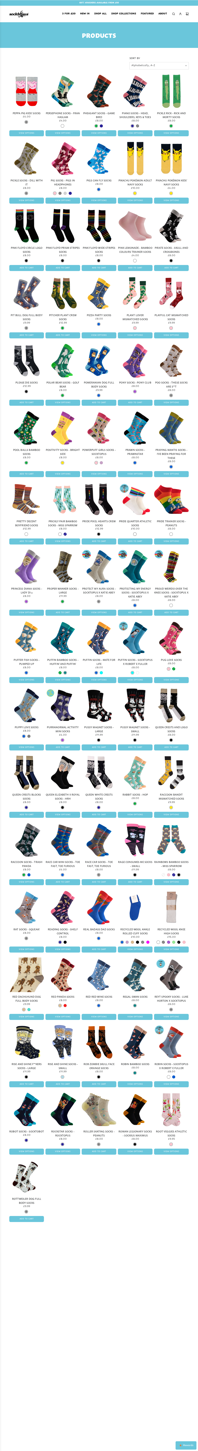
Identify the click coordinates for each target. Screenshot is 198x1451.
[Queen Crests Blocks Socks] (26, 772)
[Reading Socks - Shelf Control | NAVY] (60, 942)
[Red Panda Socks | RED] (65, 1005)
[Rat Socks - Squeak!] (26, 907)
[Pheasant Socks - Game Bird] (99, 91)
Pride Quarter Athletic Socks (135, 523)
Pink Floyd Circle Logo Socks (27, 249)
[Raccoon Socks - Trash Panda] (26, 840)
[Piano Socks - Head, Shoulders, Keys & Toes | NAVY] (132, 125)
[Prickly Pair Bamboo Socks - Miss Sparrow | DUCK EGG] (60, 534)
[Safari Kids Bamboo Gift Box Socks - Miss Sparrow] (62, 1311)
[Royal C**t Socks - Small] (171, 1176)
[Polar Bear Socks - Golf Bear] (62, 360)
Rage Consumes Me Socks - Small (135, 864)
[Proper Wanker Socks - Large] (62, 566)
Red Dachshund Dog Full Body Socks (26, 998)
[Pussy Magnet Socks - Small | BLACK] (134, 739)
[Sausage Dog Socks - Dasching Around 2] (99, 1383)
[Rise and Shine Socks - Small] (62, 1042)
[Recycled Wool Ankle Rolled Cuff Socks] (135, 907)
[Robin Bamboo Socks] (135, 1042)
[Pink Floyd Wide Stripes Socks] (99, 225)
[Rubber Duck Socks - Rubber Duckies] (62, 1244)
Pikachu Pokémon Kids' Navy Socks (171, 182)
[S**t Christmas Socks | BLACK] (171, 1274)
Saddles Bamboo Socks (26, 1333)
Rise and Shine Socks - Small (63, 1066)
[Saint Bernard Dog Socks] (99, 1311)
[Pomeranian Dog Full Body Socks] (99, 360)
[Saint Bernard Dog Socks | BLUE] (98, 1346)
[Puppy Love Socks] (26, 705)
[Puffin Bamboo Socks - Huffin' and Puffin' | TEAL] (65, 672)
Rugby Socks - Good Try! (99, 1266)
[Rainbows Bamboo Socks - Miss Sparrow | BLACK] (178, 874)
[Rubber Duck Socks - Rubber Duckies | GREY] (60, 1278)
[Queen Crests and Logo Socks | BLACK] (171, 739)
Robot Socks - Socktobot (26, 1131)
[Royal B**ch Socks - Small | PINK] (134, 1211)
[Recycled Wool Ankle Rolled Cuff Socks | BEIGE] (132, 942)
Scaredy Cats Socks (171, 1405)
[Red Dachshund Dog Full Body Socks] (26, 974)
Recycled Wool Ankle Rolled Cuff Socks (135, 931)
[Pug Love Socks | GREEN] (173, 668)
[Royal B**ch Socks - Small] (135, 1176)
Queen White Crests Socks (99, 796)
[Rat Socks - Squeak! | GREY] (26, 938)
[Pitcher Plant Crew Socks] (62, 293)
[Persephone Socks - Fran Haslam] (62, 91)
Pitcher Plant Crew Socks (63, 317)
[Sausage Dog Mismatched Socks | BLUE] (26, 1417)
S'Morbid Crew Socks (135, 1266)
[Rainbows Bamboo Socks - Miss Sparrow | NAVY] (173, 874)
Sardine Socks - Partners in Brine (171, 1335)
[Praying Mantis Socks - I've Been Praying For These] (171, 428)
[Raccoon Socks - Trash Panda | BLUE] (28, 874)
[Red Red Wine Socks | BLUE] (98, 1005)
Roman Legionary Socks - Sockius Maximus (135, 1133)
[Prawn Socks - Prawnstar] (135, 428)
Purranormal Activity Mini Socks (63, 729)
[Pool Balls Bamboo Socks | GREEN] (26, 462)
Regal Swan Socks (135, 996)
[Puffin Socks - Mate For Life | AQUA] (101, 672)
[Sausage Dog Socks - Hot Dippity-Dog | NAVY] (137, 1417)
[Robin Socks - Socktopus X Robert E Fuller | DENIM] (168, 1076)
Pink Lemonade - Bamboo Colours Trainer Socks (135, 249)
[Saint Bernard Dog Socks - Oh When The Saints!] (135, 1311)
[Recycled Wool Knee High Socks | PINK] (184, 942)
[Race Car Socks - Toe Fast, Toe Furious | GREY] (98, 874)
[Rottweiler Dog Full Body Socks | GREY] (26, 1211)
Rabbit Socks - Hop (135, 794)
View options (26, 133)
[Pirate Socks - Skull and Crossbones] (171, 225)
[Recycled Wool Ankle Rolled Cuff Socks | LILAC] (127, 942)
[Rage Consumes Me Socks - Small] (135, 840)
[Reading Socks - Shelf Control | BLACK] (65, 942)
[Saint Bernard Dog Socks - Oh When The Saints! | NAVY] (137, 1350)
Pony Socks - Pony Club (135, 382)
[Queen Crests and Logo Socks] (171, 705)
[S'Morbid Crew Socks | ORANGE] (134, 1274)
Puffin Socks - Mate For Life (99, 661)
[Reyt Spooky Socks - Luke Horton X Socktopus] (171, 974)
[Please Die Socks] (26, 360)
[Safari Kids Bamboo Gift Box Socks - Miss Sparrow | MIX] (62, 1350)
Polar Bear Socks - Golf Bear (62, 384)
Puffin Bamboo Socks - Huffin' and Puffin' (62, 661)
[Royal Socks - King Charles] (26, 1244)
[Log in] (180, 13)
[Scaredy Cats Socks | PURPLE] (171, 1413)
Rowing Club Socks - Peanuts (63, 1200)
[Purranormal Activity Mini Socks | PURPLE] (62, 739)
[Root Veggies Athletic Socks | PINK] (171, 1144)
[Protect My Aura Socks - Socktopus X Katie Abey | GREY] (98, 601)
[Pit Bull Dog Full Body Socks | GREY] (26, 327)
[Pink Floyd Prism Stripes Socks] (62, 225)
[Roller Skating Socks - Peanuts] (99, 1109)
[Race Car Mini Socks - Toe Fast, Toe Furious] (62, 840)
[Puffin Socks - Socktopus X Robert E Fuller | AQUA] (132, 672)
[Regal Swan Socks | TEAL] (134, 1005)
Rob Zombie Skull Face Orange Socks (99, 1066)
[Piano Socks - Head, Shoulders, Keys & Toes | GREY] (137, 125)
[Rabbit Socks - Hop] (135, 772)
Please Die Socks (26, 382)
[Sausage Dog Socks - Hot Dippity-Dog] (135, 1383)
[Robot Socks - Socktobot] (26, 1109)
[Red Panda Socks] (62, 974)
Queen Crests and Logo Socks (171, 729)
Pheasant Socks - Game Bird (99, 115)
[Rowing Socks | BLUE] (98, 1207)
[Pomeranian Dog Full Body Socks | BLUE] (98, 395)
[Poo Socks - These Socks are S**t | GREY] (171, 395)
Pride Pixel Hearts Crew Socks (99, 523)
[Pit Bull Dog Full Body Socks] (26, 293)
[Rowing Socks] (99, 1176)
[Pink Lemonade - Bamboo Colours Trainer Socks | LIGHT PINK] (134, 260)
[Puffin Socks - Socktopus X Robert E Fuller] (135, 638)
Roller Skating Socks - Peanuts (99, 1133)
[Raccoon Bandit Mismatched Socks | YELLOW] (171, 807)
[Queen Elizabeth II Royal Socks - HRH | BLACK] (62, 807)
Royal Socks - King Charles (26, 1268)
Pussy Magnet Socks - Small (135, 729)
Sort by (134, 58)
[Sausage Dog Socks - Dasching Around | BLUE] (62, 1417)
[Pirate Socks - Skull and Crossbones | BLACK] (171, 260)
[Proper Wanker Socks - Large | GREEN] (62, 601)
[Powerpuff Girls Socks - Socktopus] (99, 428)
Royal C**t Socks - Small (171, 1198)
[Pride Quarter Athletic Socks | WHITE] (134, 534)
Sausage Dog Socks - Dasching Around (63, 1407)
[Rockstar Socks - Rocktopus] (62, 1109)
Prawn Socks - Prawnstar (135, 451)
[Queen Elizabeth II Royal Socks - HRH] (62, 772)
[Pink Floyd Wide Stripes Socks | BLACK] (98, 260)
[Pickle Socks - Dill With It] (26, 158)
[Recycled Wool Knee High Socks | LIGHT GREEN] (173, 942)
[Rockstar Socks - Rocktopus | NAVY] (62, 1144)
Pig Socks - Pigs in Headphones (63, 182)
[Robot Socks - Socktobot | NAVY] (26, 1140)
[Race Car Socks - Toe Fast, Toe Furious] (99, 840)
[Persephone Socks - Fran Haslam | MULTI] (62, 125)
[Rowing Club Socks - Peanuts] (62, 1176)
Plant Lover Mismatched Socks (135, 317)
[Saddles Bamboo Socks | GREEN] (26, 1342)
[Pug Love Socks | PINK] (168, 668)
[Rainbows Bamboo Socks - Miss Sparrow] (171, 840)
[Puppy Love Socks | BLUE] (23, 736)
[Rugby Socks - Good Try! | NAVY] (98, 1274)
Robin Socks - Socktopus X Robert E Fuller (171, 1066)
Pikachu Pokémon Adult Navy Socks (135, 182)
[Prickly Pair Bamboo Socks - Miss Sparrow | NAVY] (65, 534)
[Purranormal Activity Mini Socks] (62, 705)
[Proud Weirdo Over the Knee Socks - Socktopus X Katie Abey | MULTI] (171, 605)
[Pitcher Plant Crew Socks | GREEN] (62, 327)
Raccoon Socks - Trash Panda (26, 864)
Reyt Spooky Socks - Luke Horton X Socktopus (171, 998)
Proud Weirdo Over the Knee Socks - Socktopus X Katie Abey (171, 592)
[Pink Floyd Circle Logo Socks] (26, 225)
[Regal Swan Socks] (135, 974)
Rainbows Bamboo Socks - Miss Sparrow (171, 864)
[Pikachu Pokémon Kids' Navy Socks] (171, 158)
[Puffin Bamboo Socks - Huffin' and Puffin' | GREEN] (60, 672)
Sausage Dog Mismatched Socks (26, 1407)
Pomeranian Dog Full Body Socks (99, 384)
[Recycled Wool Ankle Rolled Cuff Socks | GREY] (142, 942)
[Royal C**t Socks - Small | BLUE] (171, 1207)
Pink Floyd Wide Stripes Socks (99, 249)
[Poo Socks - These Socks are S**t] (171, 360)
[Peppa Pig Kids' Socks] (26, 91)
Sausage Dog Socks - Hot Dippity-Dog (135, 1407)
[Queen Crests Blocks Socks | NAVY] (26, 807)
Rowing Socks (99, 1198)
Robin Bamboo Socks (135, 1064)
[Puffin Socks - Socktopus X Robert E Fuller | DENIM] (137, 672)
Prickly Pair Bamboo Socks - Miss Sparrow (62, 523)
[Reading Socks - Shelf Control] (62, 907)
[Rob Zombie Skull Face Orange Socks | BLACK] (98, 1076)
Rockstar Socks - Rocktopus (62, 1133)
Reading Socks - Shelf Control (63, 931)
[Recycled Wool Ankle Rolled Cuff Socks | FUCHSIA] (147, 942)
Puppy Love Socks (27, 727)
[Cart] (187, 13)
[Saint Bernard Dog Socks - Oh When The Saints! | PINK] (132, 1350)
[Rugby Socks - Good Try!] (99, 1244)
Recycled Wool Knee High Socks (171, 931)
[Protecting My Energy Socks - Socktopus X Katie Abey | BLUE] (134, 605)
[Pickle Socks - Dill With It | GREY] (26, 193)
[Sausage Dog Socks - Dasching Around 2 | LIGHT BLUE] (101, 1417)
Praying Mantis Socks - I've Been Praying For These (171, 453)
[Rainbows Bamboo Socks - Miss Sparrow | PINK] (168, 874)
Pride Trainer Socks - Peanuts (171, 523)
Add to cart (27, 268)
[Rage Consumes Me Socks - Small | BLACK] (134, 874)
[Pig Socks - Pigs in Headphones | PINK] (54, 193)
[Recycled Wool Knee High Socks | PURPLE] (168, 942)
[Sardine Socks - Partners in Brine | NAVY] (171, 1346)
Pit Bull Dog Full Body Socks (27, 317)
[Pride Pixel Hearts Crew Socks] (99, 499)
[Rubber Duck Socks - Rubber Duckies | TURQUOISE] (65, 1278)
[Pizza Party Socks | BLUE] (98, 324)
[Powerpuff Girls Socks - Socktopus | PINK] (96, 462)
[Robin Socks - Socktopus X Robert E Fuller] (171, 1042)
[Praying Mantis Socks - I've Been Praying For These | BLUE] (171, 466)
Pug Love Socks (171, 659)
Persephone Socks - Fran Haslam (63, 115)
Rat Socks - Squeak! (26, 929)
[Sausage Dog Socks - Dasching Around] (62, 1383)
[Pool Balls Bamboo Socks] (26, 428)
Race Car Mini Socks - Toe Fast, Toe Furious (63, 864)
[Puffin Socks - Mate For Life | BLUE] (96, 672)
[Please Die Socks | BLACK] (26, 391)
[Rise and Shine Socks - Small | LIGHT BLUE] (62, 1076)
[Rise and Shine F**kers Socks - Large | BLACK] (26, 1076)
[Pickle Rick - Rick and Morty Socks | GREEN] (171, 125)
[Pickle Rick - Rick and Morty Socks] (171, 91)
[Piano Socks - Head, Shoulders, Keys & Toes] (135, 91)
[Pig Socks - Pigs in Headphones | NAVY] (70, 193)
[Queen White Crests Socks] (99, 772)
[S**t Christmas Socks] (171, 1244)
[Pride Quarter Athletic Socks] (135, 499)
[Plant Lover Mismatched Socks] (135, 293)
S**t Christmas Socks (171, 1266)
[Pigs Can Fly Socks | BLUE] (98, 189)
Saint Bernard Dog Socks (99, 1335)
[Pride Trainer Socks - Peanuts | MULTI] (171, 534)
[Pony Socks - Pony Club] (135, 360)
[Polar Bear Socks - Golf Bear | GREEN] (62, 395)
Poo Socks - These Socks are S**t (171, 384)
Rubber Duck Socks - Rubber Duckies (63, 1268)
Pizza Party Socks (99, 315)
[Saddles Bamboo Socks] (26, 1311)
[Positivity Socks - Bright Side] (62, 428)
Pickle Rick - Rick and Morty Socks (171, 115)
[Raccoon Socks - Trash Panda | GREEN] (23, 874)
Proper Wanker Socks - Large (62, 590)
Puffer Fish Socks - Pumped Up (26, 661)
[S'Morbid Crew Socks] (135, 1244)
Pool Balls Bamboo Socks (26, 451)
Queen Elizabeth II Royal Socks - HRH (63, 796)
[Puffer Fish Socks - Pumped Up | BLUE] (26, 672)
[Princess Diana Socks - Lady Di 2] (26, 566)
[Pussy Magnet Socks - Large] (99, 705)
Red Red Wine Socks (99, 996)
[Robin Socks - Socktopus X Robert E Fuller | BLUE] (173, 1076)
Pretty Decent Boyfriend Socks (26, 523)
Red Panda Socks (62, 996)
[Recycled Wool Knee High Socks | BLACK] (178, 942)
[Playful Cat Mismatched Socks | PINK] (171, 327)
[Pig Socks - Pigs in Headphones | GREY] (60, 193)
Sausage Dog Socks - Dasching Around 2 (99, 1407)
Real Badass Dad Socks (99, 929)
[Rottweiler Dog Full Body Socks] (26, 1176)
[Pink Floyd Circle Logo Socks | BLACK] (26, 260)
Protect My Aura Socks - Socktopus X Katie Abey (99, 590)
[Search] (173, 13)
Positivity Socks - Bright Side (63, 451)
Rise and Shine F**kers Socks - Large (27, 1066)
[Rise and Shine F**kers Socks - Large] (26, 1042)
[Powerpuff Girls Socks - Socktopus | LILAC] (101, 462)
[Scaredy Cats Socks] (171, 1383)
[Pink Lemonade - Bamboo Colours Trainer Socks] (135, 225)
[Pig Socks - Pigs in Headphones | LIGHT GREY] (65, 193)
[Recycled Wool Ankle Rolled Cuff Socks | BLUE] (122, 942)
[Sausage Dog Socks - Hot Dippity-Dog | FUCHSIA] (132, 1417)
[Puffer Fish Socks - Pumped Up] (26, 638)
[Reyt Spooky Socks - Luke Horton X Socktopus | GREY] (171, 1009)
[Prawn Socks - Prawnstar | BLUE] (134, 462)
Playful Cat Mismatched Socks (171, 317)
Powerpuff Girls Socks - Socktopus (99, 451)
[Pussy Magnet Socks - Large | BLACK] (98, 739)
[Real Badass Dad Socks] (99, 907)
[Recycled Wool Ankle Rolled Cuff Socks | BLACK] (137, 942)
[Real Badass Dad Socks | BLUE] (98, 938)
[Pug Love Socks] (171, 638)
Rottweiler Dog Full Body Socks (26, 1200)
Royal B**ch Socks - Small (135, 1200)
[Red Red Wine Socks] (99, 974)
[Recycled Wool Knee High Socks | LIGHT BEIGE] (158, 942)
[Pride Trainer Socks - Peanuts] (171, 499)
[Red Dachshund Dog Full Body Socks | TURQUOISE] (28, 1009)
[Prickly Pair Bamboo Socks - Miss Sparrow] (62, 499)
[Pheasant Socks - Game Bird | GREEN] (96, 125)
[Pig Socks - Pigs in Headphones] (62, 158)
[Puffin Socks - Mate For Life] (99, 638)
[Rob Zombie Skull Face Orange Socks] (99, 1042)
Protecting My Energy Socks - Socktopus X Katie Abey (135, 592)
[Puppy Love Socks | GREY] (28, 736)
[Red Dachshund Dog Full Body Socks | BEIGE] (23, 1009)
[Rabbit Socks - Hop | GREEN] (134, 803)
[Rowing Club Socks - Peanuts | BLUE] (62, 1211)
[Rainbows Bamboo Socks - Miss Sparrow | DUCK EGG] (163, 874)
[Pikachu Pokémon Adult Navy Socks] (135, 158)
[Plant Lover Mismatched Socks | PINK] (134, 327)
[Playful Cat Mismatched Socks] (171, 293)
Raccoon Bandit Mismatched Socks (171, 796)
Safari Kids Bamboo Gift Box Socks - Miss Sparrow (63, 1337)
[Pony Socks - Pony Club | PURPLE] (134, 391)
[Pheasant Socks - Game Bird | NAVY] (101, 125)
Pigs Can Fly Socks (99, 180)
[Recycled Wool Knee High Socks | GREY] (163, 942)
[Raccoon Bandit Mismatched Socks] (171, 772)
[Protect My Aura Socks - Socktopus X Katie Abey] (99, 566)
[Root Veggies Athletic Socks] (171, 1109)
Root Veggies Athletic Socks (171, 1133)
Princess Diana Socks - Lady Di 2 (26, 590)
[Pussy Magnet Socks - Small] (135, 705)
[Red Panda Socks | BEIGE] (60, 1005)
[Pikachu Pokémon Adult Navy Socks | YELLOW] (134, 193)
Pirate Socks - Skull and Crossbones (171, 249)
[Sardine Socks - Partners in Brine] (171, 1311)
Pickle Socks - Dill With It (27, 182)
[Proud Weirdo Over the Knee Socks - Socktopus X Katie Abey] (171, 566)
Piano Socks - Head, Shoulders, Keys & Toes (135, 115)
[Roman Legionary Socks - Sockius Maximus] (135, 1109)
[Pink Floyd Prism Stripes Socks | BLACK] (62, 260)
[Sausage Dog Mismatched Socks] (26, 1383)
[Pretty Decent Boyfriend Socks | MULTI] (26, 534)
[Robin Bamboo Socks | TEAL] (134, 1072)
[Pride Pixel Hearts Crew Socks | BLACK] (98, 534)
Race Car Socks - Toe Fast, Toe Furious (99, 864)
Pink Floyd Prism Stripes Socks (63, 249)
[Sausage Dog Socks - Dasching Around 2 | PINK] (96, 1417)
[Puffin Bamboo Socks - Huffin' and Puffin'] (62, 638)
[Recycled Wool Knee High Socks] (171, 907)
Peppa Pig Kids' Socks (27, 113)
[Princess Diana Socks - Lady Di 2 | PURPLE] (26, 601)
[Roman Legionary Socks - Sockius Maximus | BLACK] (134, 1144)
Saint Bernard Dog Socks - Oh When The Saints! (135, 1337)
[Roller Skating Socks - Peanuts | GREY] (98, 1144)
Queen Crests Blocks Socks (26, 796)
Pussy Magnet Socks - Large (99, 729)
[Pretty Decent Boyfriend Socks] (26, 499)
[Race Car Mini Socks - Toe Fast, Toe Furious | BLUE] (62, 874)
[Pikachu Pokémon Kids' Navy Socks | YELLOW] (171, 193)
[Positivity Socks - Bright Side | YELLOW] (62, 462)
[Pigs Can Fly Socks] (99, 158)
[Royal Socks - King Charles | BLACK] (26, 1278)
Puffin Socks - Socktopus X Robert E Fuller (135, 661)
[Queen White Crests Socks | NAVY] (98, 807)
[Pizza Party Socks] (99, 293)
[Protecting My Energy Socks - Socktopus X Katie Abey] (135, 566)
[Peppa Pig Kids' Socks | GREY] (26, 121)
